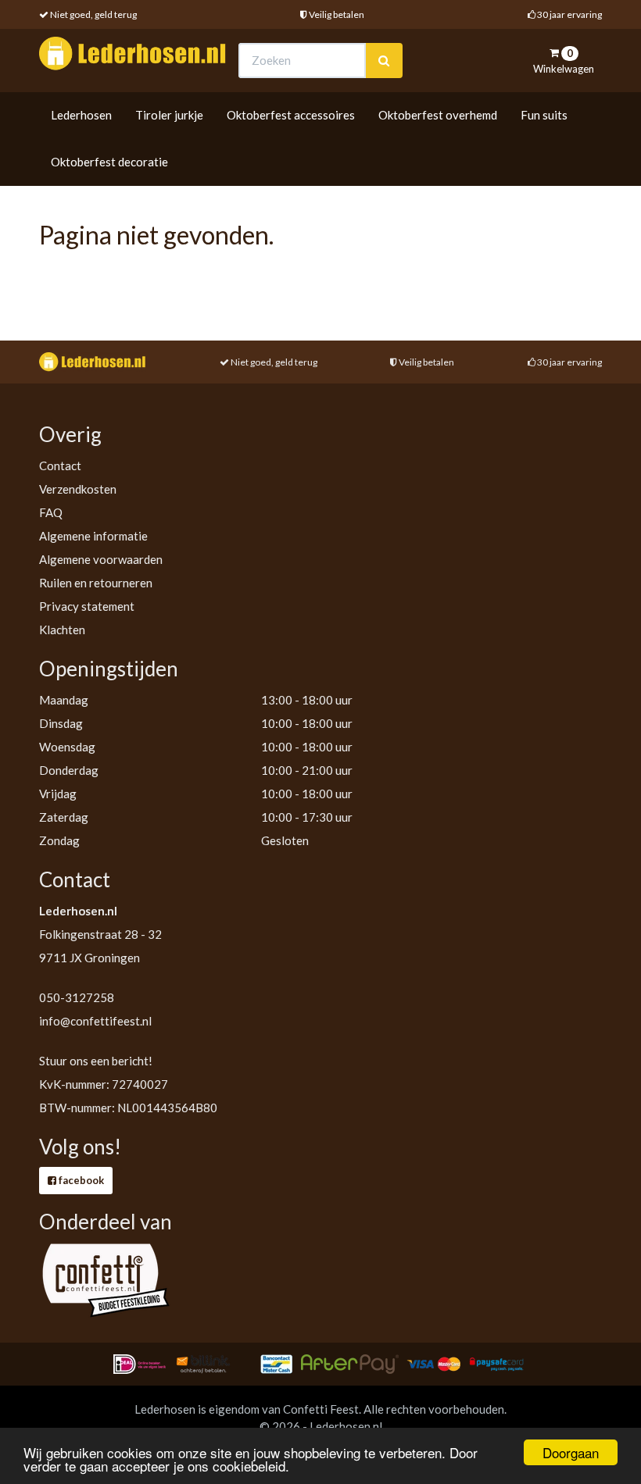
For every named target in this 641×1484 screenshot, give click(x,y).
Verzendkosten (77, 489)
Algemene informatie (93, 536)
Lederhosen (81, 115)
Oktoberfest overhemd (437, 115)
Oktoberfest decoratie (109, 162)
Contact (60, 465)
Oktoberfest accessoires (291, 115)
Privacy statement (86, 606)
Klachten (62, 629)
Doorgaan (571, 1452)
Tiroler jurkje (169, 115)
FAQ (51, 512)
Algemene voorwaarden (101, 559)
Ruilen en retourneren (95, 583)
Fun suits (544, 115)
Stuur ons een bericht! (95, 1061)
